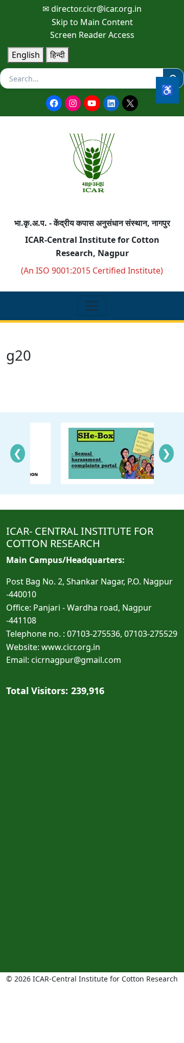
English (26, 54)
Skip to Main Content (92, 22)
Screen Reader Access (92, 34)
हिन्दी (57, 54)
